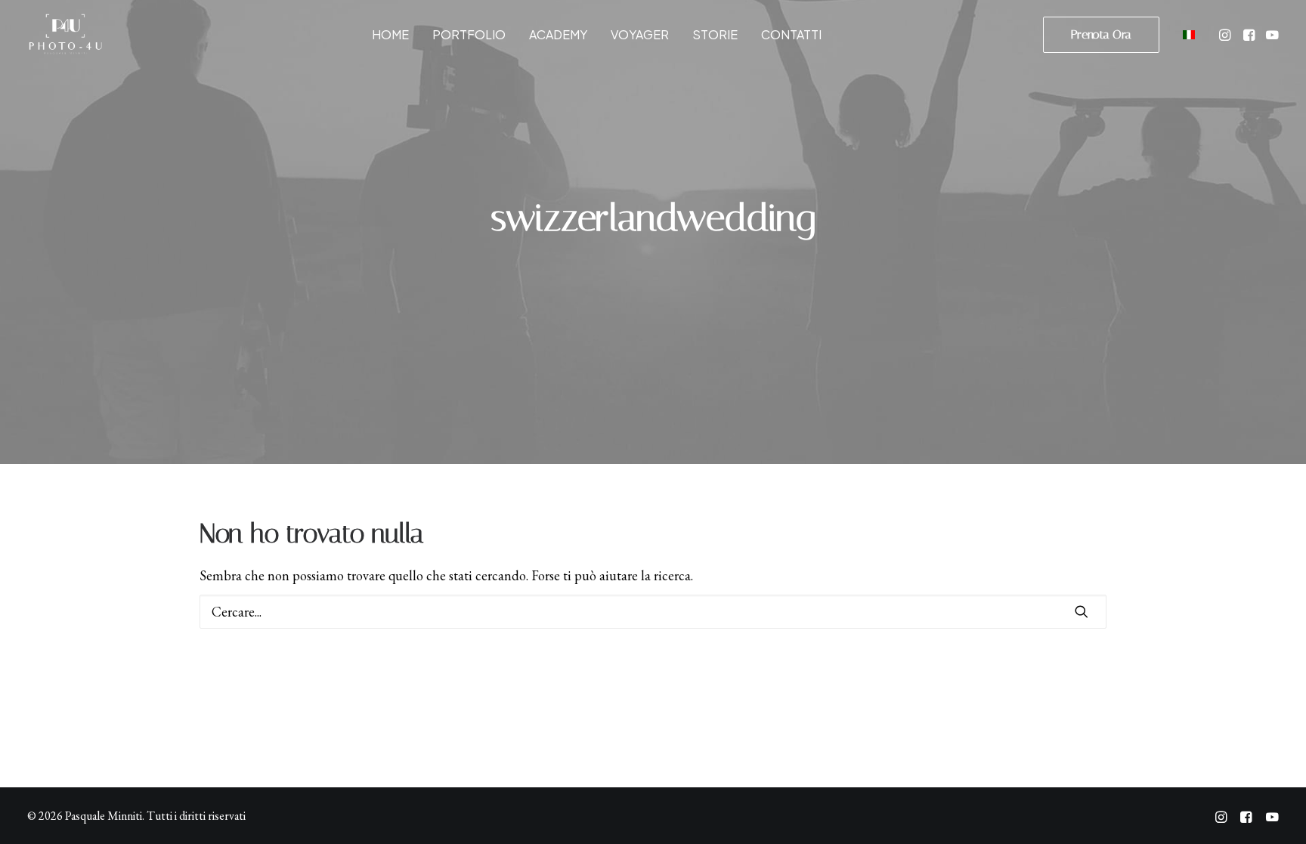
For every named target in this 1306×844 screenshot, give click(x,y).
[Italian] (1187, 34)
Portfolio (469, 34)
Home (390, 34)
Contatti (791, 34)
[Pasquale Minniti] (65, 34)
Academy (558, 34)
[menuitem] (390, 34)
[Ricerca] (653, 612)
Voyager (640, 34)
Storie (715, 34)
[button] (1226, 34)
